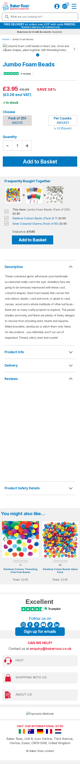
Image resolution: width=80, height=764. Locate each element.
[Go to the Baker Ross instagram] (23, 624)
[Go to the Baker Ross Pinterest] (36, 624)
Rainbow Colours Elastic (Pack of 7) (35, 218)
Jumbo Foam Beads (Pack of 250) (41, 209)
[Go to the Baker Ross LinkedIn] (57, 624)
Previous (9, 49)
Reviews (11, 379)
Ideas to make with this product (40, 488)
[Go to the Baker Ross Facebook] (30, 624)
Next (70, 49)
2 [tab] (42, 55)
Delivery (11, 365)
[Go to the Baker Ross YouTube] (43, 624)
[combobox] (40, 17)
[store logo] (16, 6)
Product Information (40, 352)
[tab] (40, 352)
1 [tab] (37, 55)
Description (14, 267)
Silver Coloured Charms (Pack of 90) (35, 223)
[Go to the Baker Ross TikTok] (50, 624)
